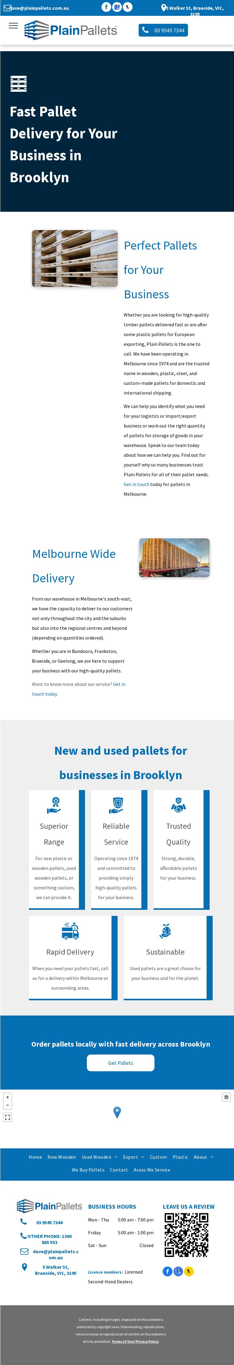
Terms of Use (123, 1341)
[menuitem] (35, 1156)
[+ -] (117, 1119)
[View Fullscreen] (8, 1117)
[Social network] (128, 7)
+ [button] (8, 1097)
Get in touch (136, 484)
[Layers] (226, 1097)
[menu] (13, 26)
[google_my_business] (117, 7)
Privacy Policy (147, 1341)
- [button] (8, 1105)
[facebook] (106, 7)
